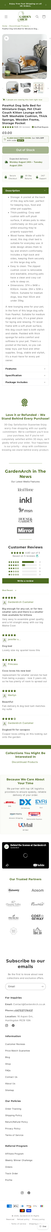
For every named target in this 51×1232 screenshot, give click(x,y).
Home (4, 26)
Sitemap (9, 1090)
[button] (6, 16)
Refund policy (23, 1219)
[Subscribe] (42, 986)
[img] (9, 597)
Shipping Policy (13, 1115)
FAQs (8, 1070)
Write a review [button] (25, 581)
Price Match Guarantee (17, 1050)
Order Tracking (13, 1108)
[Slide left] (3, 88)
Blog (7, 1057)
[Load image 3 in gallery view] (38, 87)
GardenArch (25, 1216)
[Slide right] (48, 88)
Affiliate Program (14, 1153)
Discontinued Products (19, 26)
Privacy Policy (13, 1128)
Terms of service (18, 1224)
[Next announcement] (46, 5)
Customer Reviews (15, 1044)
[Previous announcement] (5, 5)
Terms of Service (14, 1135)
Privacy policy (38, 1219)
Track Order (11, 1173)
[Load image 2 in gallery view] (25, 87)
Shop (8, 1064)
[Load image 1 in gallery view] (12, 87)
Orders (8, 1167)
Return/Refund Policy (16, 1122)
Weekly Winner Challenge (18, 1160)
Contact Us (11, 1077)
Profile (8, 1180)
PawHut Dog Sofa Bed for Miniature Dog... (20, 29)
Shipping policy (36, 1224)
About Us (10, 1083)
